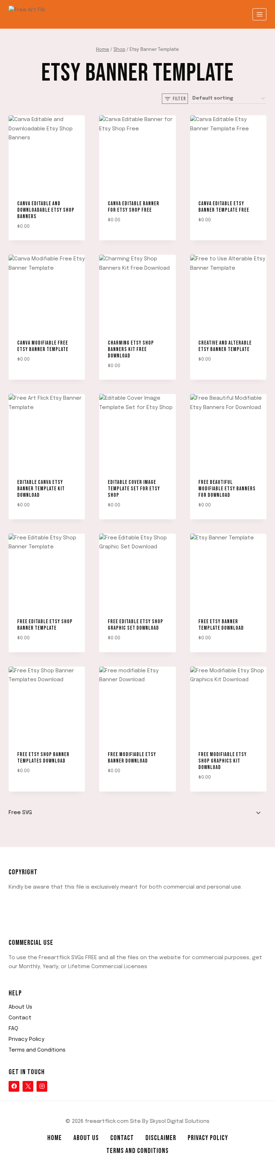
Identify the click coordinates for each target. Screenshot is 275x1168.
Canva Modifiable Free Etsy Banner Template (42, 346)
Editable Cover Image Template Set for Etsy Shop (134, 489)
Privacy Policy (26, 1039)
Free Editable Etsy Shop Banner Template (45, 624)
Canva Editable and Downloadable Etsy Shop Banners (45, 210)
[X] (28, 1086)
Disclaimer (160, 1138)
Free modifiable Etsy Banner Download (132, 757)
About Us (20, 1007)
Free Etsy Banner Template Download (221, 624)
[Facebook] (14, 1086)
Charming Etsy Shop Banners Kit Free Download (131, 349)
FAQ (13, 1029)
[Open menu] (259, 14)
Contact (20, 1018)
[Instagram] (42, 1086)
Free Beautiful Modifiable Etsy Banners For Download (227, 489)
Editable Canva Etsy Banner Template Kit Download (41, 489)
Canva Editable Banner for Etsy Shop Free (133, 206)
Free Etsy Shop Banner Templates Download (43, 757)
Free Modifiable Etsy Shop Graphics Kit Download (222, 761)
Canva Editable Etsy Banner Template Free (223, 206)
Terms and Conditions (37, 1050)
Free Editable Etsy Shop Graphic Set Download (135, 624)
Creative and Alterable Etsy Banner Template (225, 346)
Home (54, 1138)
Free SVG (20, 813)
